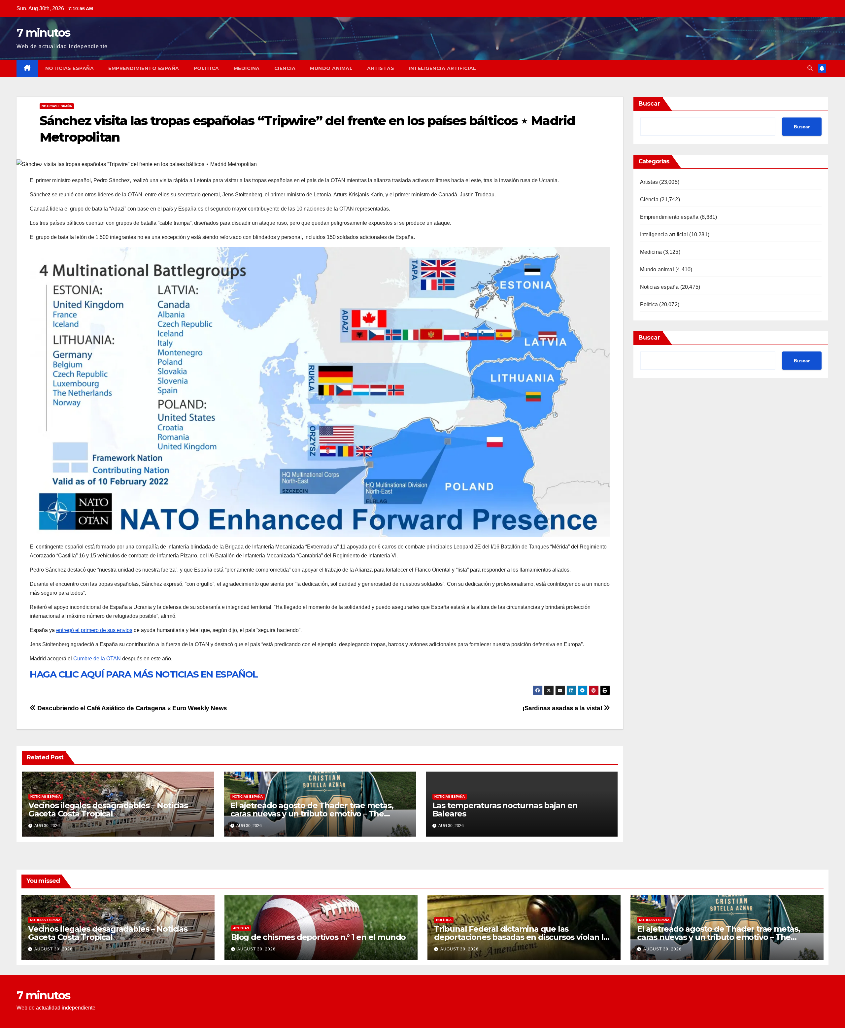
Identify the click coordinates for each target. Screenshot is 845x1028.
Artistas (380, 68)
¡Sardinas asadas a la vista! (563, 708)
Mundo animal (331, 68)
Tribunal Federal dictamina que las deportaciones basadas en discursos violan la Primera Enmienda (521, 937)
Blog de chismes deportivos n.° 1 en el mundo (318, 937)
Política (206, 68)
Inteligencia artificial (442, 68)
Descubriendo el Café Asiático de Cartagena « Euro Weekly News (131, 708)
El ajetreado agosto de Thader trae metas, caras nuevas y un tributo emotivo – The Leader (311, 814)
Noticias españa (69, 68)
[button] (810, 68)
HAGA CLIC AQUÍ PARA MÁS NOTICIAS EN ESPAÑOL (144, 674)
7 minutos (43, 33)
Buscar (649, 103)
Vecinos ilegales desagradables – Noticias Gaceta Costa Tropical (108, 809)
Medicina (247, 68)
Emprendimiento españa (143, 68)
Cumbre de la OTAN (97, 658)
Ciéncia (285, 68)
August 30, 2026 (53, 949)
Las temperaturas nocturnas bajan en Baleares (505, 809)
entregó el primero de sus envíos (94, 630)
